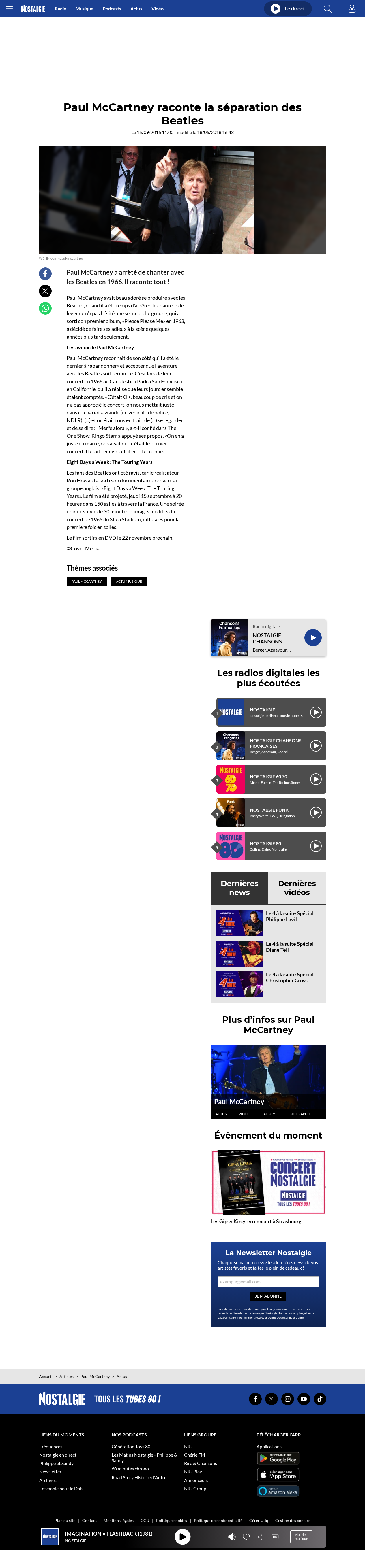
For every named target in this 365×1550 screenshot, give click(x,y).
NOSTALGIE (262, 709)
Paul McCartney (239, 1101)
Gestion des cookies (292, 1520)
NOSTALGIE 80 (265, 843)
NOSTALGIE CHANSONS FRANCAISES (268, 638)
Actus (136, 8)
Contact (89, 1520)
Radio (60, 8)
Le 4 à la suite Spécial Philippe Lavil (290, 916)
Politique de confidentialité (218, 1520)
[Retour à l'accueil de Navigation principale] (33, 8)
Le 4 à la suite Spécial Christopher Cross (290, 977)
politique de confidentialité (286, 1317)
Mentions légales (119, 1520)
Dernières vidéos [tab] (297, 888)
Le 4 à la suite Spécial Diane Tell (290, 947)
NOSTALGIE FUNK (269, 810)
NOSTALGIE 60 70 (268, 776)
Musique (84, 8)
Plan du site (65, 1520)
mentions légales (253, 1317)
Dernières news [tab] (240, 888)
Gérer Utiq (258, 1520)
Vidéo (157, 8)
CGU (145, 1520)
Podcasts (112, 8)
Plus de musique (301, 1536)
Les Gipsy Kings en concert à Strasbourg (256, 1221)
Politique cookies (171, 1520)
